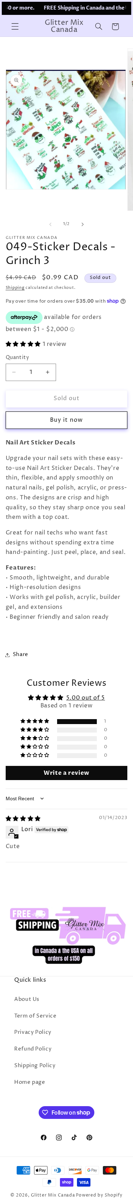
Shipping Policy (34, 1065)
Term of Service (35, 1016)
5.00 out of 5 (85, 698)
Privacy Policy (32, 1032)
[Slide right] (82, 224)
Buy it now (66, 420)
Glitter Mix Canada (53, 1195)
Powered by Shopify (99, 1195)
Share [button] (20, 654)
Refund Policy (32, 1049)
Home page (29, 1082)
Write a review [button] (66, 773)
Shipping (15, 287)
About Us (26, 999)
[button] (15, 26)
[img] (23, 819)
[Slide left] (50, 224)
